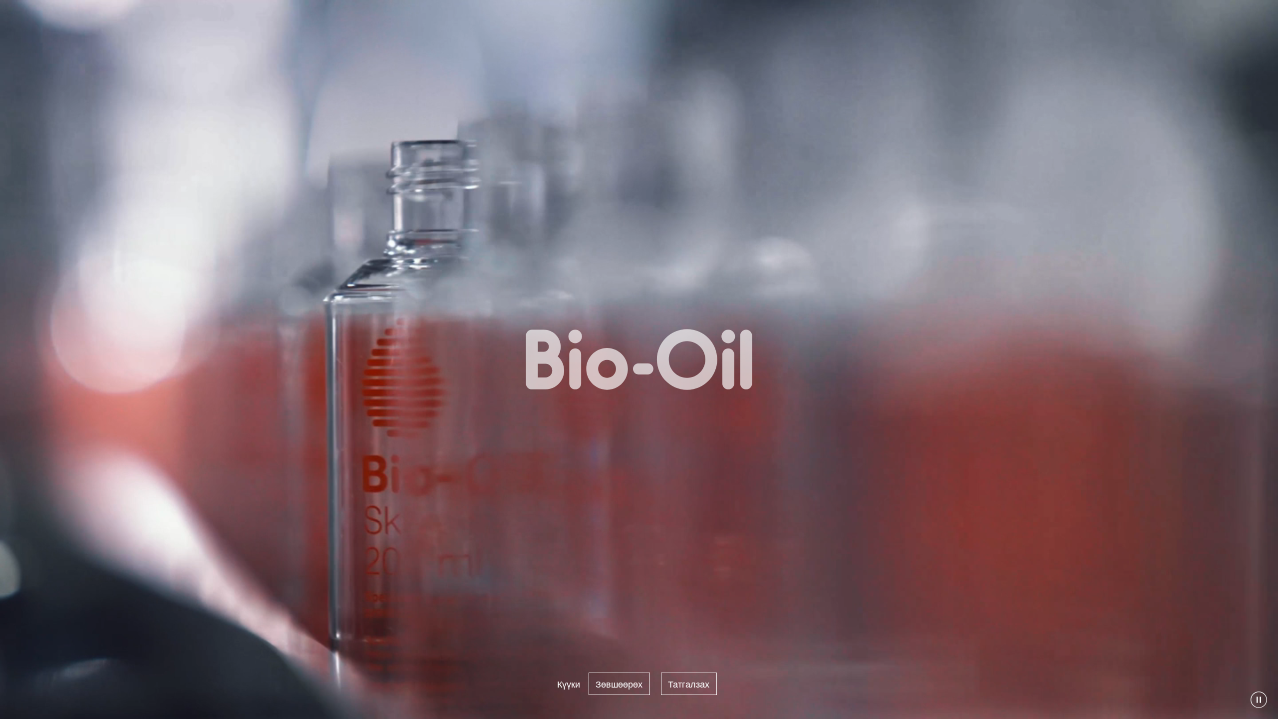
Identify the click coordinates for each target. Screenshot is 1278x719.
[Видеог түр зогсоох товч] (1259, 700)
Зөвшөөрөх (619, 684)
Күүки (568, 684)
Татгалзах (688, 684)
